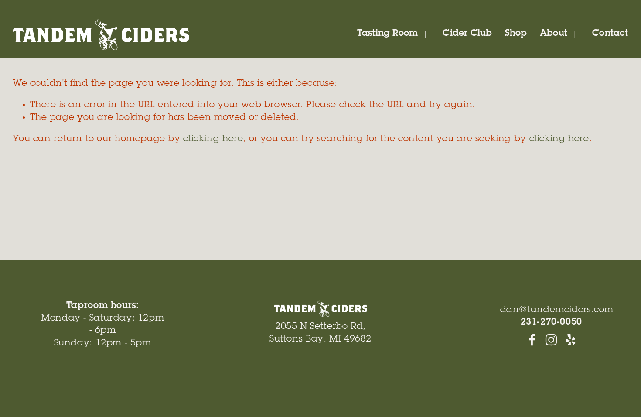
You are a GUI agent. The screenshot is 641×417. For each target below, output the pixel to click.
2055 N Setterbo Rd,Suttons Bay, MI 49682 (320, 333)
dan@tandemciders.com (557, 310)
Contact (610, 33)
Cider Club (467, 33)
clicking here (213, 139)
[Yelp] (570, 340)
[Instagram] (551, 340)
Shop (516, 33)
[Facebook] (532, 340)
